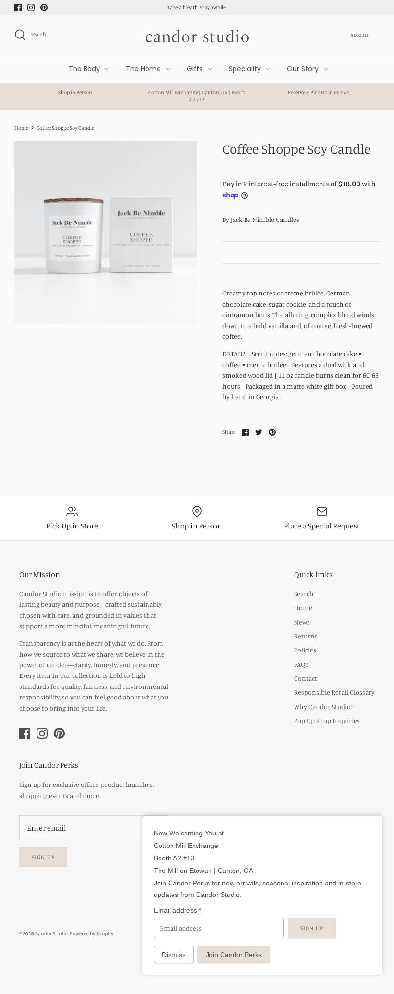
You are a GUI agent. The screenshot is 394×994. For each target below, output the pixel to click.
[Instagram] (31, 7)
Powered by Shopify (91, 933)
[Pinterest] (44, 7)
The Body (84, 69)
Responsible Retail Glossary (334, 692)
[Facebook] (18, 7)
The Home (143, 69)
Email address (177, 910)
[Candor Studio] (197, 35)
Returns (306, 636)
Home (303, 607)
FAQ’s (301, 664)
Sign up (43, 856)
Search (304, 593)
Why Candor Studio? (323, 706)
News (302, 622)
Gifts (195, 69)
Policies (305, 650)
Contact (305, 678)
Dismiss (173, 954)
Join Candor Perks (234, 954)
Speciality (245, 69)
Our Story (303, 69)
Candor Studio (51, 933)
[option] (105, 232)
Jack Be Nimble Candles (265, 219)
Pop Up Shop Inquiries (327, 720)
